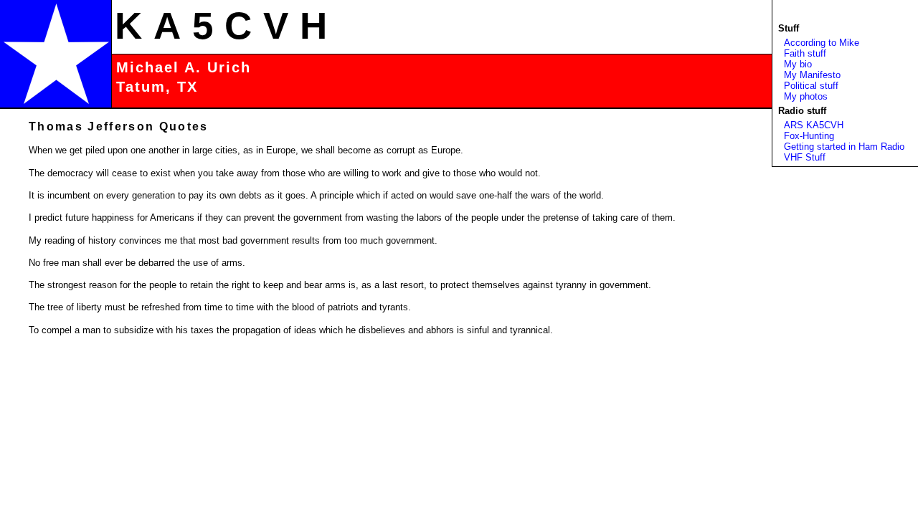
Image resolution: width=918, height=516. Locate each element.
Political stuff (811, 85)
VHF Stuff (804, 157)
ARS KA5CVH (813, 125)
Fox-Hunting (809, 135)
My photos (806, 96)
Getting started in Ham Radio (844, 146)
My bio (798, 64)
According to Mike (821, 42)
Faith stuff (805, 53)
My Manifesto (812, 75)
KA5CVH (227, 25)
